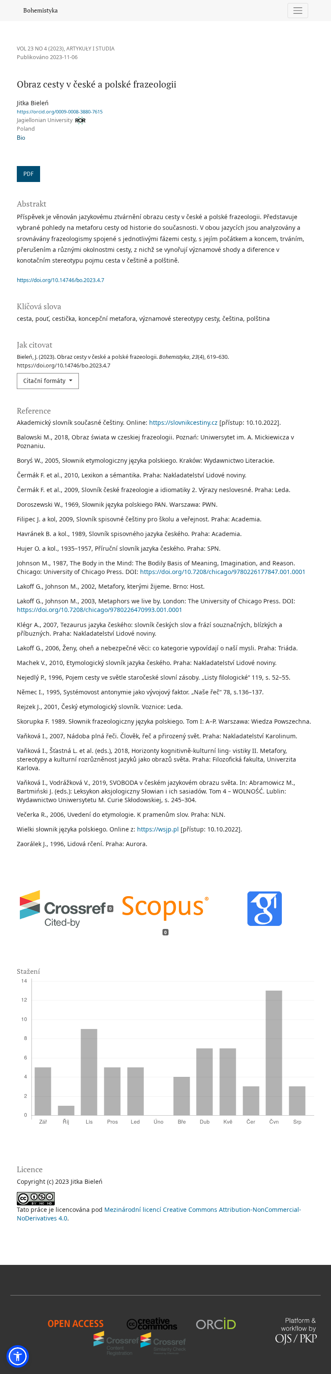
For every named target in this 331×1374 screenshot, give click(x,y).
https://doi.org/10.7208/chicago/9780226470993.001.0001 (99, 609)
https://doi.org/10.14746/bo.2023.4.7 (60, 280)
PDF (28, 174)
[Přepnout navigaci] (298, 10)
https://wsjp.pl (158, 829)
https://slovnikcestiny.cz (183, 422)
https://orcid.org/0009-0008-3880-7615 (60, 111)
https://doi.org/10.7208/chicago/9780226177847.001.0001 (223, 572)
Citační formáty (45, 381)
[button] (18, 1356)
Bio (21, 138)
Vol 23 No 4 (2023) (40, 48)
